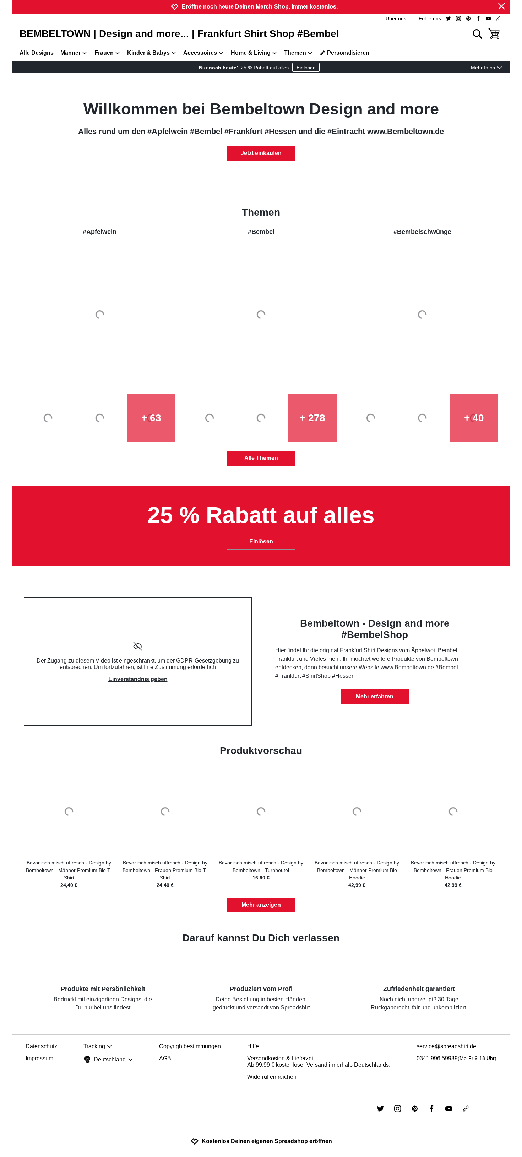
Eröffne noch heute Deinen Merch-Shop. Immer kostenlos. (260, 7)
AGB (165, 1058)
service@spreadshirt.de (446, 1046)
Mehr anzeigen (261, 905)
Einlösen (306, 67)
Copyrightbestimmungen (190, 1046)
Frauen (104, 53)
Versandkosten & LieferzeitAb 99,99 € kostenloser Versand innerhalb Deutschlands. (318, 1061)
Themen (295, 53)
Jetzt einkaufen (261, 153)
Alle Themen (261, 458)
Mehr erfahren (374, 696)
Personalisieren (348, 53)
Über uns (396, 18)
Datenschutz (41, 1046)
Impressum (39, 1058)
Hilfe (253, 1046)
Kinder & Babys (148, 53)
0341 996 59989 (456, 1058)
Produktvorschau (261, 750)
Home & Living (251, 53)
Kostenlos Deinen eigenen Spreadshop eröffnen (267, 1141)
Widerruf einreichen (272, 1077)
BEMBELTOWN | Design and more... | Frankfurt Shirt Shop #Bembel (179, 33)
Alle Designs (37, 53)
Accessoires (200, 53)
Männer (70, 53)
